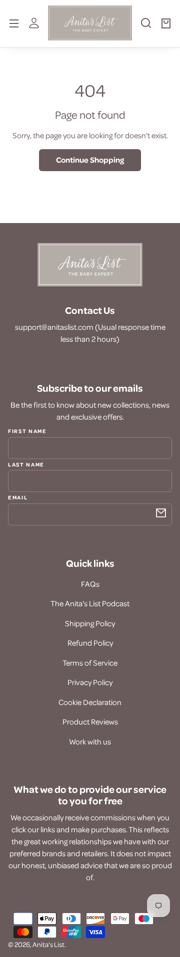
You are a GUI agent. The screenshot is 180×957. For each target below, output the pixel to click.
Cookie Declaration (90, 702)
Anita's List (48, 944)
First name (27, 431)
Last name (26, 464)
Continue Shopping (90, 160)
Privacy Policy (90, 682)
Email (18, 496)
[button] (146, 27)
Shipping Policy (90, 623)
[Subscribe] (161, 513)
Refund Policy (90, 643)
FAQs (90, 584)
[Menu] (14, 23)
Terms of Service (90, 663)
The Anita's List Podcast (90, 603)
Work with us (90, 741)
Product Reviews (90, 721)
